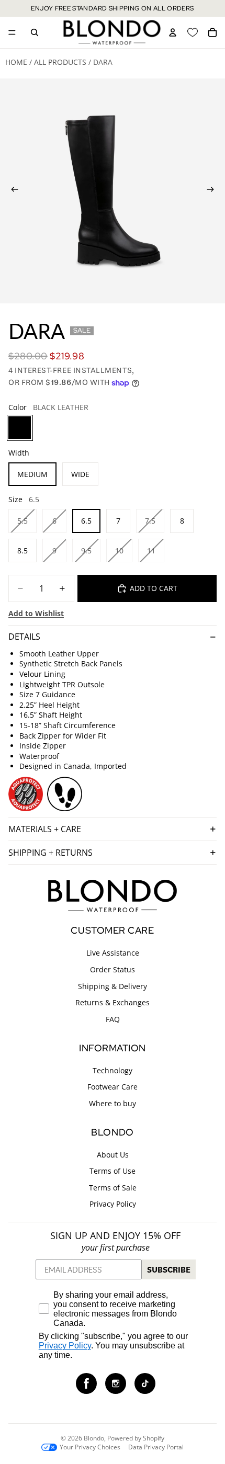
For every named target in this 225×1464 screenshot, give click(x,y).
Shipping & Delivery (112, 986)
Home (16, 62)
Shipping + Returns (50, 852)
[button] (86, 1383)
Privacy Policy (112, 1204)
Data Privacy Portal (156, 1447)
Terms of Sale (113, 1188)
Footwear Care (112, 1087)
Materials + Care (44, 829)
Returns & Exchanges (112, 1002)
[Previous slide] (11, 190)
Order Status (112, 969)
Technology (112, 1070)
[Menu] (12, 32)
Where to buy (112, 1103)
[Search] (34, 32)
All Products (60, 62)
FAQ (113, 1019)
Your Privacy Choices (90, 1447)
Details (24, 636)
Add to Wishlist (36, 613)
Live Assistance (112, 953)
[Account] (172, 32)
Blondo (94, 1438)
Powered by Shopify (135, 1438)
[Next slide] (213, 190)
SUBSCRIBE (168, 1269)
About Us (113, 1154)
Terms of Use (112, 1171)
